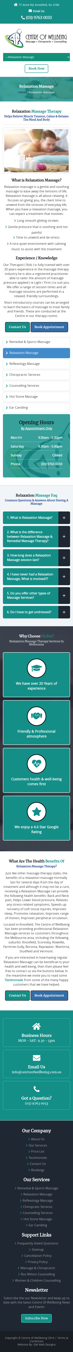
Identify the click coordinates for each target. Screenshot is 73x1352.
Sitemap (38, 1249)
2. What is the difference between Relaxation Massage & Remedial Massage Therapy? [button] (30, 536)
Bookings (38, 1170)
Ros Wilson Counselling (38, 1274)
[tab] (36, 517)
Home (22, 92)
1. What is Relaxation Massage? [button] (29, 517)
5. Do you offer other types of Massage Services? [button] (28, 595)
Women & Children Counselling (38, 1280)
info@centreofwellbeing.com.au (36, 1072)
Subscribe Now (36, 1318)
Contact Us (17, 327)
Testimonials (14, 980)
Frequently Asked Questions (37, 1243)
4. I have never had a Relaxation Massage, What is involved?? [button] (30, 576)
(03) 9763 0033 (39, 17)
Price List (37, 1151)
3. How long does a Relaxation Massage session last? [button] (29, 557)
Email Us (38, 11)
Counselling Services (24, 385)
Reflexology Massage (24, 364)
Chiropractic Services (24, 374)
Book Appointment (49, 327)
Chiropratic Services (38, 1207)
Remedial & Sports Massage (29, 342)
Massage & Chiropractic (37, 1268)
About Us (38, 1139)
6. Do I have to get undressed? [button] (29, 612)
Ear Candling (18, 407)
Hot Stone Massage (23, 396)
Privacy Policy (38, 1262)
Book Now (36, 68)
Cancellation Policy (38, 1255)
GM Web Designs (44, 1344)
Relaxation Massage (23, 353)
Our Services (38, 1145)
